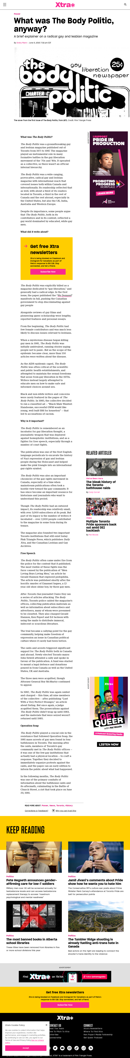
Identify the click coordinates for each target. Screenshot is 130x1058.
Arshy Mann (22, 43)
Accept (26, 1048)
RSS (90, 1048)
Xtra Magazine (65, 5)
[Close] (46, 1025)
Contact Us (55, 1025)
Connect (88, 1025)
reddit (83, 1048)
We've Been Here (94, 478)
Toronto (60, 805)
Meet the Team (56, 1028)
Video (89, 518)
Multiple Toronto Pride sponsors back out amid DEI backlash (101, 526)
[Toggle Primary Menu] (4, 5)
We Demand (64, 295)
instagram (69, 1048)
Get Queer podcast (93, 1038)
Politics (10, 876)
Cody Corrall (94, 492)
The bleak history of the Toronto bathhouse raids (101, 485)
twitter (55, 1048)
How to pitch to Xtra (59, 1031)
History (69, 805)
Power (17, 14)
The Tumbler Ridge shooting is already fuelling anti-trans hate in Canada (93, 943)
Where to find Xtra (93, 1031)
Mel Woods (93, 535)
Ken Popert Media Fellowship (98, 1034)
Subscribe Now (47, 271)
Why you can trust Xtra (66, 811)
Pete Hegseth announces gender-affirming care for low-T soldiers (31, 882)
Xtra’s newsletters (93, 1028)
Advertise (54, 1034)
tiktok (76, 1048)
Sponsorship (55, 1038)
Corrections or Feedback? (36, 811)
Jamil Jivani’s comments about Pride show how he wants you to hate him (95, 882)
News (52, 805)
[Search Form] (125, 5)
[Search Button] (125, 4)
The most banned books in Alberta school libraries (31, 941)
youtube (62, 1048)
